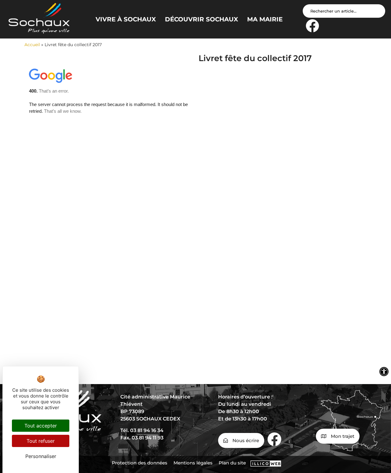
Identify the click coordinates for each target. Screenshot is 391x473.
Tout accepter (40, 426)
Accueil (32, 44)
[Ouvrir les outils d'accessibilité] (384, 371)
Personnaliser (40, 456)
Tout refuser (41, 441)
